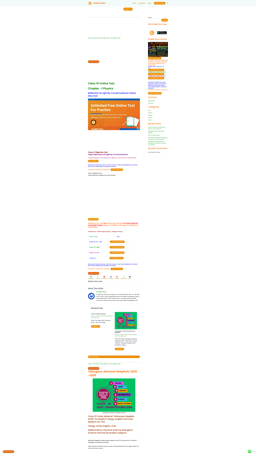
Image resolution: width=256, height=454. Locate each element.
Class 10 (103, 316)
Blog (149, 110)
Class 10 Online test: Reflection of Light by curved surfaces (157, 128)
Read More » (95, 326)
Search (150, 17)
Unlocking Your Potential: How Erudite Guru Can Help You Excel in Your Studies (157, 143)
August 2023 (151, 101)
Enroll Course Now (154, 58)
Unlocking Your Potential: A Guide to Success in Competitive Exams (157, 138)
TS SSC (116, 336)
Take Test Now (93, 161)
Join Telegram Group (116, 258)
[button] (159, 3)
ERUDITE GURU (99, 3)
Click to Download (117, 169)
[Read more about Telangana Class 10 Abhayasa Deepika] (126, 320)
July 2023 (150, 103)
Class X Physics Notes (98, 314)
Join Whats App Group (117, 241)
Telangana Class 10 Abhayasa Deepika (125, 331)
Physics (107, 316)
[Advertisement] (114, 27)
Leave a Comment (93, 38)
